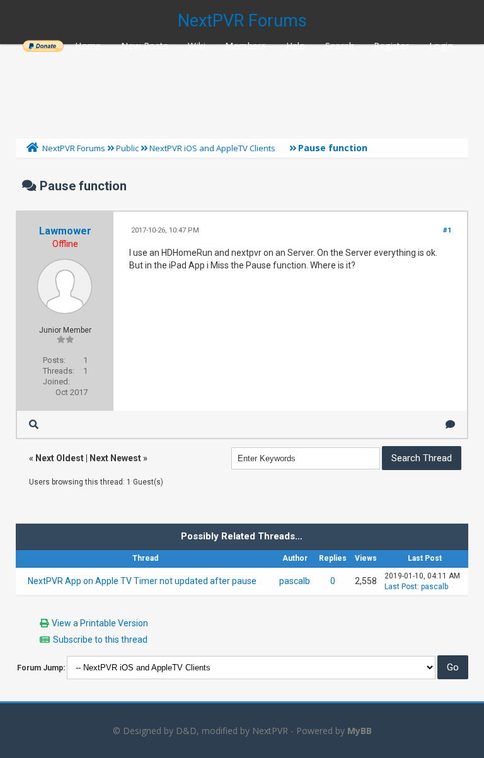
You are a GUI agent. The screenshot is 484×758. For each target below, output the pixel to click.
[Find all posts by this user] (34, 424)
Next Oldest (59, 458)
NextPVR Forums (242, 21)
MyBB (359, 731)
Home (88, 46)
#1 (447, 230)
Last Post (400, 586)
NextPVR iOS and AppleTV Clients (212, 148)
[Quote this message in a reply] (450, 424)
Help (296, 46)
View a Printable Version (100, 623)
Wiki (196, 46)
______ (43, 46)
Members (245, 46)
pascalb (294, 581)
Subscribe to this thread (100, 640)
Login (441, 46)
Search (339, 46)
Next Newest (115, 458)
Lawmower (65, 231)
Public (127, 148)
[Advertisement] (242, 88)
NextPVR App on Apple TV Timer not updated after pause (142, 581)
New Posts (144, 46)
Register (391, 46)
